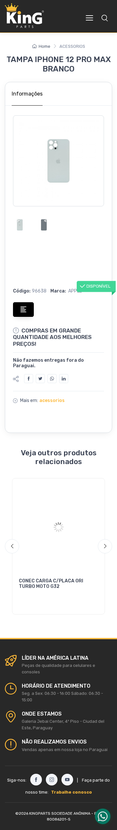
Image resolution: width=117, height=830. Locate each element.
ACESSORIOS (52, 400)
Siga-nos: (16, 780)
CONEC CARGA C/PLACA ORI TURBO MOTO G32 (51, 583)
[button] (104, 17)
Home (44, 46)
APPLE (74, 291)
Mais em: (29, 400)
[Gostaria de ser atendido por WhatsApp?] (102, 816)
